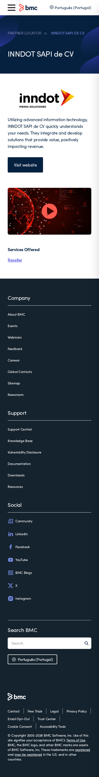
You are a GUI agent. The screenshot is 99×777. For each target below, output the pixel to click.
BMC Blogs (23, 572)
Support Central (20, 429)
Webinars (15, 337)
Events (12, 326)
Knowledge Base (20, 440)
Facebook (22, 547)
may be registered (28, 754)
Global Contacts (20, 371)
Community (23, 521)
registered (82, 749)
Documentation (19, 463)
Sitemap (14, 383)
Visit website (25, 165)
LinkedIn (21, 534)
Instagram (23, 598)
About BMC (16, 314)
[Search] (88, 643)
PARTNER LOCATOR (24, 33)
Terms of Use (75, 740)
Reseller (15, 260)
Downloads (16, 475)
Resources (15, 486)
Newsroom (16, 394)
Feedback (15, 348)
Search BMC (22, 629)
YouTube (21, 559)
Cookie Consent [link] (20, 726)
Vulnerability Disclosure (24, 452)
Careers (13, 360)
